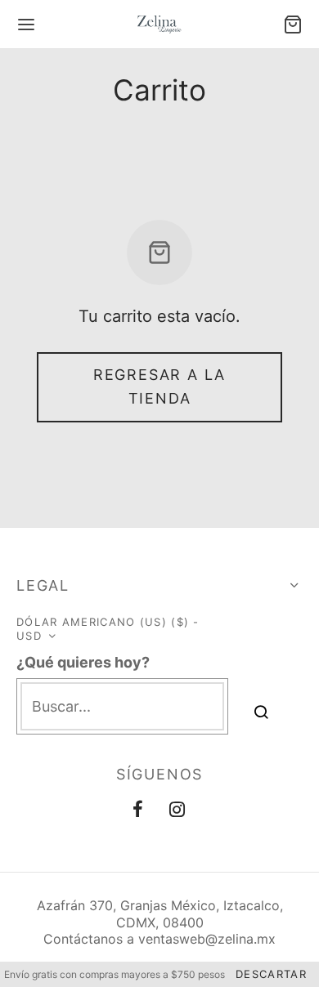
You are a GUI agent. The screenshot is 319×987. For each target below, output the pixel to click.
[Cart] (293, 24)
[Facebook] (138, 810)
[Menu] (26, 24)
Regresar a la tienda (159, 386)
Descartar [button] (271, 973)
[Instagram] (178, 810)
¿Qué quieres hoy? (83, 662)
